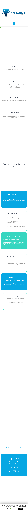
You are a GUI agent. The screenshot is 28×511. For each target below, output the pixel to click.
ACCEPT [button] (20, 508)
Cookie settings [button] (13, 508)
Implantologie (14, 112)
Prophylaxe (14, 82)
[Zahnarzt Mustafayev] (14, 12)
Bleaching (14, 66)
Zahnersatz (14, 98)
